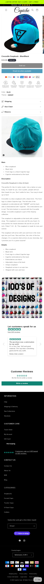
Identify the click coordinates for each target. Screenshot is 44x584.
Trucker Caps (9, 503)
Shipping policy (13, 573)
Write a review (22, 383)
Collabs (6, 512)
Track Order (8, 429)
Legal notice (23, 576)
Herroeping (11, 444)
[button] (6, 10)
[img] (23, 329)
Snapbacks (8, 493)
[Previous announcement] (4, 5)
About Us (7, 470)
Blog (5, 480)
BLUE (9, 92)
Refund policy (33, 573)
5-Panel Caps (9, 507)
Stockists (7, 416)
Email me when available (22, 71)
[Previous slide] (4, 298)
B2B (5, 475)
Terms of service (34, 576)
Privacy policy (23, 573)
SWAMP (10, 95)
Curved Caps (8, 498)
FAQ (5, 402)
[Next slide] (40, 298)
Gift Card (7, 439)
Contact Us (8, 466)
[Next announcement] (40, 5)
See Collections (9, 411)
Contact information (12, 576)
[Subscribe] (34, 526)
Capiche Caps (18, 580)
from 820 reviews (14, 332)
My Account (8, 434)
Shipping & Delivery (11, 406)
